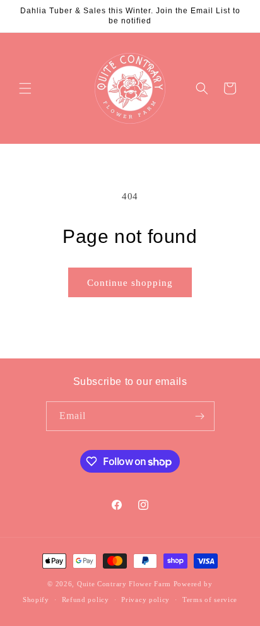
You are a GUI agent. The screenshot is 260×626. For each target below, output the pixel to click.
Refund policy (85, 599)
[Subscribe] (200, 416)
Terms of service (209, 599)
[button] (25, 88)
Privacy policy (145, 599)
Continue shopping (130, 283)
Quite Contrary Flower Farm (124, 584)
